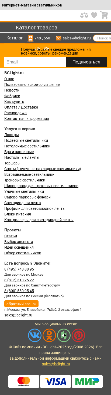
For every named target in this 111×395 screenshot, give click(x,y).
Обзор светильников (22, 253)
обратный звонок (21, 304)
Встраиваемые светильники (29, 174)
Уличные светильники (24, 191)
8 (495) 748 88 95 (19, 269)
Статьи (10, 236)
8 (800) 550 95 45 (19, 291)
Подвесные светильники (26, 140)
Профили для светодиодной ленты (34, 208)
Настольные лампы (21, 157)
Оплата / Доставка (21, 107)
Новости (11, 90)
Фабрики (12, 96)
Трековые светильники (24, 180)
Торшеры (12, 163)
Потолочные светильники (27, 146)
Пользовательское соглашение (32, 84)
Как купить (14, 101)
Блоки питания (17, 214)
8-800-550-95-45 (47, 38)
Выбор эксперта (18, 241)
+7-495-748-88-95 (38, 38)
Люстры (11, 135)
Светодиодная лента (22, 203)
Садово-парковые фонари (27, 197)
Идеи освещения (19, 247)
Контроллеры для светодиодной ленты (39, 220)
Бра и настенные (19, 152)
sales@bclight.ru (77, 38)
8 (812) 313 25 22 (19, 280)
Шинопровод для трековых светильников (41, 186)
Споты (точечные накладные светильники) (42, 169)
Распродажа (15, 113)
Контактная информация (26, 118)
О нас (9, 79)
